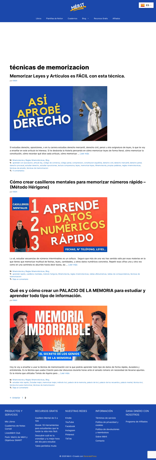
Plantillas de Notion (54, 18)
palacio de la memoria (77, 382)
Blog (84, 18)
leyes (78, 165)
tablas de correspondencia (118, 274)
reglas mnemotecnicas (131, 165)
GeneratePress (90, 456)
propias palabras (114, 165)
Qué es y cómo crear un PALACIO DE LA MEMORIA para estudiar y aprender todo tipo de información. (78, 293)
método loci (62, 382)
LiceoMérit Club (12, 433)
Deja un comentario (20, 279)
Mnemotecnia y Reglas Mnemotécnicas (29, 160)
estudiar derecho (32, 165)
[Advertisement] (78, 40)
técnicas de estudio (18, 168)
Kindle (68, 418)
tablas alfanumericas (98, 274)
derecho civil (108, 163)
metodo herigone (50, 274)
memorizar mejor (49, 382)
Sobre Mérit (101, 436)
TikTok (68, 438)
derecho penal (136, 163)
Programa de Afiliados (137, 421)
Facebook (70, 426)
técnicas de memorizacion (37, 168)
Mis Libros (10, 421)
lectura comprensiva (66, 165)
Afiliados (116, 18)
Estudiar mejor (36, 382)
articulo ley (38, 163)
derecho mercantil (121, 163)
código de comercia (51, 163)
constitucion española (93, 163)
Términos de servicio (106, 418)
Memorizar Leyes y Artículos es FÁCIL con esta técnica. (67, 75)
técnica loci (138, 382)
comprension (77, 163)
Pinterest (69, 434)
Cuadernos (72, 18)
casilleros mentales (34, 274)
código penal (66, 163)
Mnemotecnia (100, 165)
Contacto (100, 441)
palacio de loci (93, 382)
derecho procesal (17, 165)
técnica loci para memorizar (21, 385)
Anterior (15, 398)
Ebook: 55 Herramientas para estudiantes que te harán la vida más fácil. (47, 428)
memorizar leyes (87, 165)
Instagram (70, 430)
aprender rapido (19, 274)
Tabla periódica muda (45, 446)
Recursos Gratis (101, 18)
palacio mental (126, 382)
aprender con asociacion (23, 163)
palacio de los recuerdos (110, 382)
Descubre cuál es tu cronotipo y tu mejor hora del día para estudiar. (47, 438)
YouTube (69, 422)
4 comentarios (18, 171)
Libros (38, 18)
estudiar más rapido (21, 382)
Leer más (84, 153)
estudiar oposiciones (48, 165)
